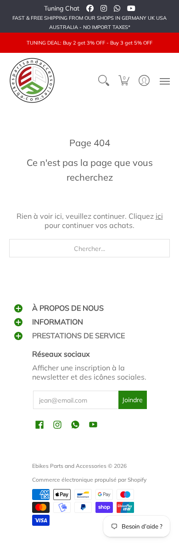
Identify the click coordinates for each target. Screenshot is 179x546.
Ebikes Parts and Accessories (69, 465)
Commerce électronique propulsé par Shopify (89, 479)
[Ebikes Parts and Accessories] (32, 80)
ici (159, 216)
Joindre (132, 400)
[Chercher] (104, 80)
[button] (124, 80)
